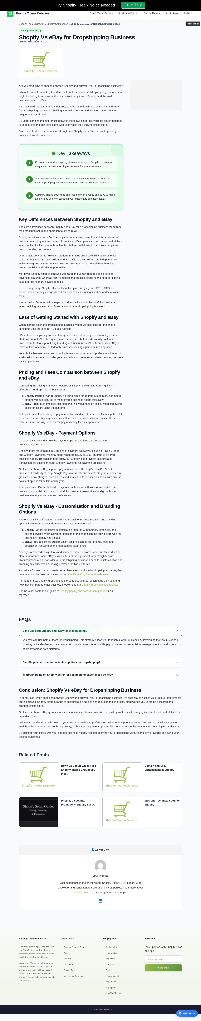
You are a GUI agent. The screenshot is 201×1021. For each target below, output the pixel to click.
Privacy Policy (70, 970)
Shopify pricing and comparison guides (82, 591)
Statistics (187, 13)
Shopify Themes (152, 13)
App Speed (111, 987)
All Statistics (111, 947)
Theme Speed (112, 976)
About (66, 953)
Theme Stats (112, 953)
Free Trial (133, 5)
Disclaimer (68, 964)
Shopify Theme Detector (101, 13)
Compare (110, 964)
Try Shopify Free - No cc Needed (86, 5)
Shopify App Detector (128, 13)
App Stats (110, 958)
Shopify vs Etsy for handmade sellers (89, 574)
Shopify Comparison (57, 24)
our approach (82, 892)
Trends (109, 970)
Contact (67, 958)
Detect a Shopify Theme (75, 947)
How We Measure (114, 993)
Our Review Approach (74, 976)
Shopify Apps (171, 13)
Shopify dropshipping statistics (99, 584)
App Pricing (111, 981)
